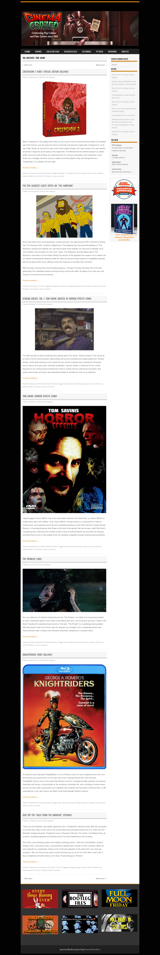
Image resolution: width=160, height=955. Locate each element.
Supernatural (27, 870)
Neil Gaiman (88, 286)
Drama (72, 803)
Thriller (40, 176)
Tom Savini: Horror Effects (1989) (40, 396)
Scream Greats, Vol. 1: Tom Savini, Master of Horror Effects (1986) (57, 298)
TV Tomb (41, 286)
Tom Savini (47, 176)
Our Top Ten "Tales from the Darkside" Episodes (47, 815)
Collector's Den (34, 173)
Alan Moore (55, 286)
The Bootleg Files (70, 51)
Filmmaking (78, 384)
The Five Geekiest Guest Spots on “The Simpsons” (48, 185)
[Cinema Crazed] (80, 45)
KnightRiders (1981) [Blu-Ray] (37, 654)
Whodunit (31, 645)
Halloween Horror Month (37, 384)
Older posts (27, 65)
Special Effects (28, 387)
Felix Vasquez (50, 77)
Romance (98, 803)
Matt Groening (78, 286)
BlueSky (123, 150)
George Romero (87, 173)
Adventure (66, 803)
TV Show (43, 870)
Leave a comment (58, 176)
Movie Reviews (45, 173)
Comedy (69, 173)
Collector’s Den (52, 51)
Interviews (112, 51)
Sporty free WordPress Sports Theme (72, 949)
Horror (95, 173)
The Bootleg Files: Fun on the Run (123, 115)
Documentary (68, 384)
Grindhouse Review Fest (37, 642)
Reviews (38, 51)
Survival (92, 642)
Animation (62, 286)
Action (60, 803)
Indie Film (98, 384)
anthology (61, 173)
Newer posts (101, 65)
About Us (125, 51)
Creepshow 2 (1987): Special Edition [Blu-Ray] (46, 71)
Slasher (85, 642)
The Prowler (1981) (32, 559)
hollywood (85, 384)
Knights (91, 803)
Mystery (100, 173)
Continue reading (30, 167)
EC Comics (77, 173)
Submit (27, 51)
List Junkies (86, 51)
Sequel (25, 176)
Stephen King (33, 176)
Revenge (79, 642)
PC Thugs (99, 51)
